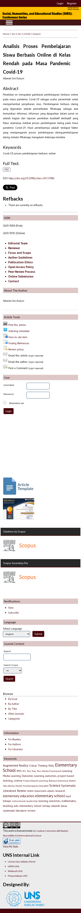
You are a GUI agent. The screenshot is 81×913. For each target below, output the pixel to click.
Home (6, 33)
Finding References (18, 343)
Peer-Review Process (21, 272)
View (10, 607)
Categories (14, 718)
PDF (7, 169)
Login (60, 3)
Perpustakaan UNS (17, 875)
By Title (12, 709)
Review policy (16, 349)
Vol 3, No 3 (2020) (21, 33)
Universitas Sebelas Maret (21, 861)
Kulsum (37, 33)
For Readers (14, 739)
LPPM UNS (13, 866)
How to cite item (17, 337)
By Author (13, 704)
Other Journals (16, 713)
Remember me (16, 403)
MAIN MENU (9, 22)
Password (9, 394)
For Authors (14, 744)
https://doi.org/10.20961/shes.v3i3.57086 (31, 178)
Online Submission (20, 276)
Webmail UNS (15, 871)
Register (72, 3)
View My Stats (10, 846)
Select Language (12, 628)
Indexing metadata (18, 331)
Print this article (17, 325)
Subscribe (13, 612)
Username (9, 384)
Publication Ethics (20, 262)
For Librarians (15, 749)
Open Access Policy (21, 267)
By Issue (12, 699)
